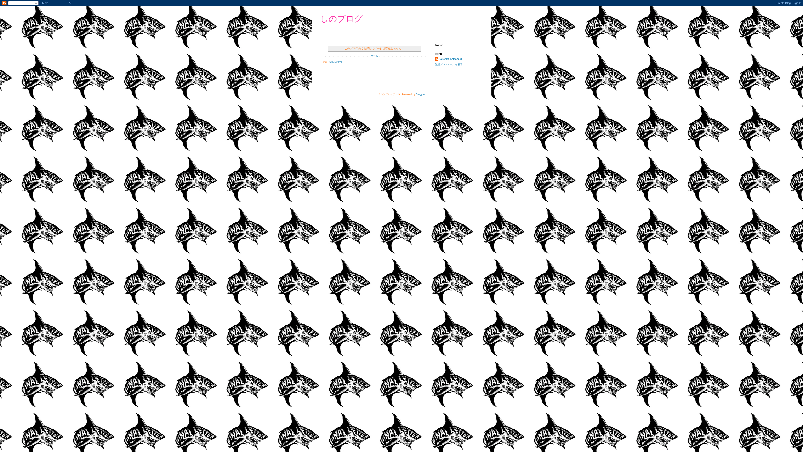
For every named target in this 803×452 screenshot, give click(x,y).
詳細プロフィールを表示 (449, 64)
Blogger (420, 94)
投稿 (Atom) (335, 61)
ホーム (374, 55)
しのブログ (341, 18)
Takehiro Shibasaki (450, 59)
